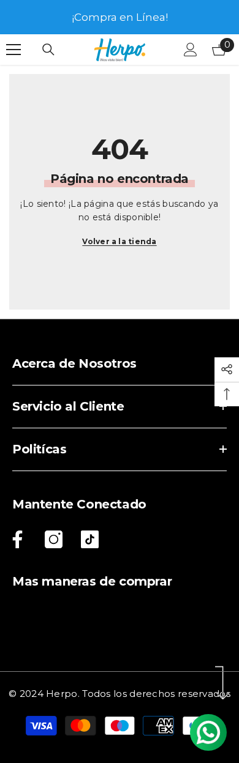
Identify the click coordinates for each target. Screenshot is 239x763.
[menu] (13, 49)
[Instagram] (53, 539)
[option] (119, 17)
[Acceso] (190, 49)
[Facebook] (15, 539)
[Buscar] (48, 49)
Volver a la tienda (119, 241)
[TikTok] (89, 539)
